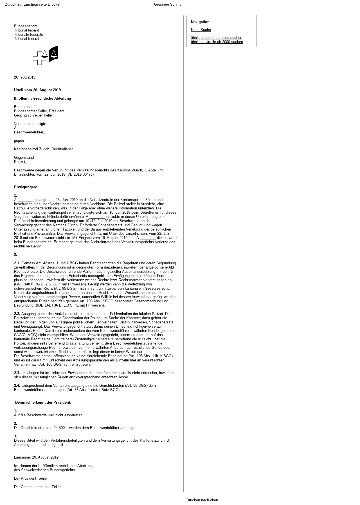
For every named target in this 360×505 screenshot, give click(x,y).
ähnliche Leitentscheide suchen (216, 37)
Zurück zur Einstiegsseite (26, 4)
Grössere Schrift (167, 4)
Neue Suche (201, 30)
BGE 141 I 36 (47, 305)
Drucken (54, 4)
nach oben (209, 500)
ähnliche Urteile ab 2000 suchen (217, 42)
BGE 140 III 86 (27, 284)
